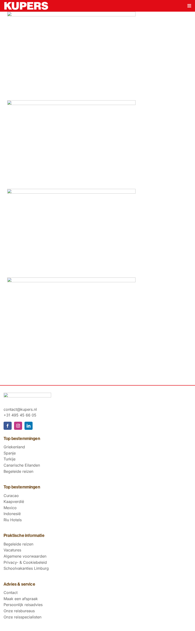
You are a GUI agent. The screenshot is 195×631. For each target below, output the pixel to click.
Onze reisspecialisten (22, 617)
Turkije (9, 459)
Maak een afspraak (21, 598)
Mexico (10, 507)
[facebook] (8, 426)
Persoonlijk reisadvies (23, 604)
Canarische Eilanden (22, 465)
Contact (11, 592)
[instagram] (18, 426)
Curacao (11, 495)
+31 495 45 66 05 (20, 415)
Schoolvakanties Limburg (26, 568)
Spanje (10, 453)
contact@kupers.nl (20, 409)
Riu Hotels (13, 519)
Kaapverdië (14, 501)
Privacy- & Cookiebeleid (25, 562)
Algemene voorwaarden (25, 556)
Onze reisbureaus (19, 610)
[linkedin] (28, 426)
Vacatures (12, 550)
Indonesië (12, 513)
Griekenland (14, 447)
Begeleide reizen (18, 471)
